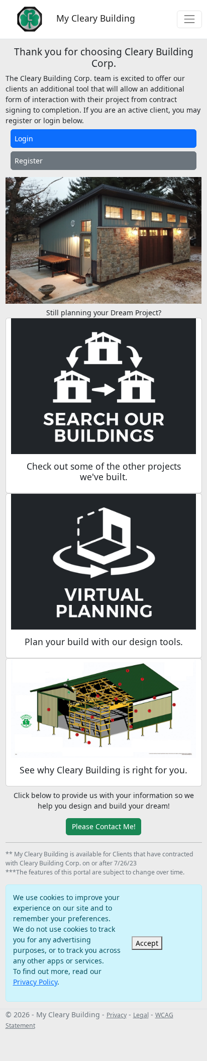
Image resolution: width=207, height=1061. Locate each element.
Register (29, 160)
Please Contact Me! (104, 826)
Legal (141, 1015)
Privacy (117, 1015)
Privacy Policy (35, 982)
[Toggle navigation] (189, 19)
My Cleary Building (94, 18)
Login (24, 138)
